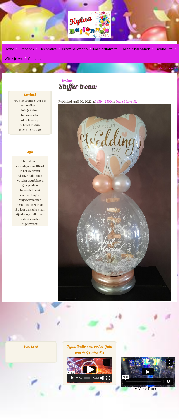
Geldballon (163, 49)
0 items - (166, 68)
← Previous (65, 80)
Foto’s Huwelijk (126, 101)
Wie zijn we (14, 59)
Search (143, 67)
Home (9, 49)
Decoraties (48, 49)
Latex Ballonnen (75, 49)
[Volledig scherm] (108, 378)
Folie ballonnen (105, 49)
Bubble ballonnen (136, 49)
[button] (89, 369)
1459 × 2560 (103, 101)
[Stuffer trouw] (114, 300)
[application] (89, 370)
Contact (34, 59)
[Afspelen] (72, 378)
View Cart (151, 67)
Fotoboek (26, 49)
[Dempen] (102, 378)
